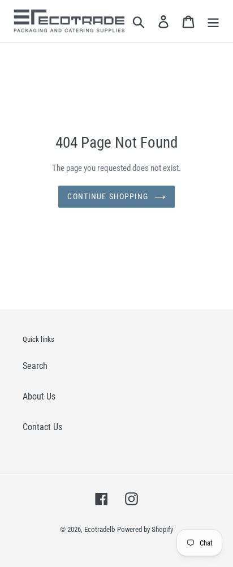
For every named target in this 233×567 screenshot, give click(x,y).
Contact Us (42, 427)
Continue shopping (107, 196)
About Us (39, 396)
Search (35, 365)
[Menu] (213, 21)
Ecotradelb (99, 529)
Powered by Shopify (145, 529)
